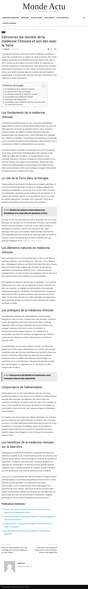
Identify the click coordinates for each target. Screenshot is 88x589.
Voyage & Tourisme (9, 23)
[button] (83, 18)
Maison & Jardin (36, 18)
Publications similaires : (15, 104)
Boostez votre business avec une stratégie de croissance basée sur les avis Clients (15, 550)
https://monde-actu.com (25, 566)
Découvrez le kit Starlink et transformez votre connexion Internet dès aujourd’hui (46, 550)
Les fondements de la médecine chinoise (19, 89)
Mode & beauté (49, 18)
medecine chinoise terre (32, 241)
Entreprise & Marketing (11, 18)
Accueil (4, 29)
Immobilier (25, 18)
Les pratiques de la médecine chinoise (19, 97)
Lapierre (7, 49)
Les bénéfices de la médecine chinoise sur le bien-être (25, 102)
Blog (9, 29)
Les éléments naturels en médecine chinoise (21, 94)
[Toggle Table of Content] (42, 86)
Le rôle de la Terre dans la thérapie (17, 92)
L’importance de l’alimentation (15, 99)
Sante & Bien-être (62, 18)
